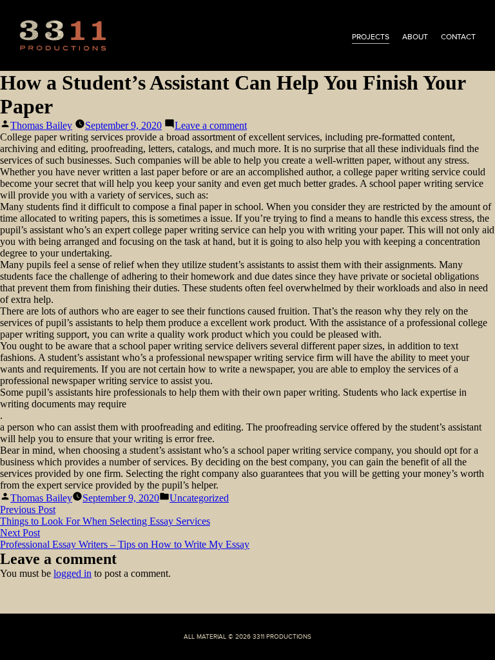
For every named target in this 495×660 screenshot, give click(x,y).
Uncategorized (199, 497)
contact (458, 36)
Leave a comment (211, 125)
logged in (72, 573)
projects (370, 36)
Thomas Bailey (41, 125)
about (415, 36)
